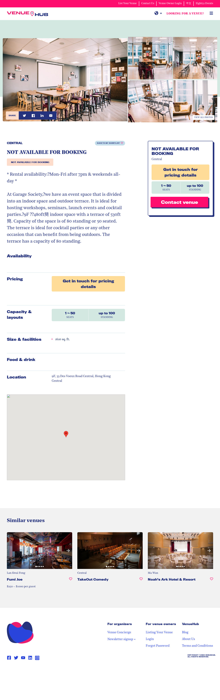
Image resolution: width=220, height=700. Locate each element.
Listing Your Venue (159, 632)
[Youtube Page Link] (23, 658)
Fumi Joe (15, 579)
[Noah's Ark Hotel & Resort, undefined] (211, 581)
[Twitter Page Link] (16, 658)
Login (150, 639)
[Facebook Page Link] (9, 658)
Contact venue (179, 202)
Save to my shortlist (108, 143)
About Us (188, 639)
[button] (11, 550)
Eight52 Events (204, 3)
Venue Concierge (119, 632)
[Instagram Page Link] (37, 658)
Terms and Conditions (197, 646)
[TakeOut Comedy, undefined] (141, 581)
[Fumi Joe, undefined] (70, 581)
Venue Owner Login (170, 3)
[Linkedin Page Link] (30, 658)
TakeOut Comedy (92, 579)
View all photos (203, 117)
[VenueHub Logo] (27, 14)
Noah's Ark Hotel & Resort (171, 579)
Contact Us (147, 3)
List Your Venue (127, 3)
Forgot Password (157, 646)
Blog (185, 632)
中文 (188, 3)
